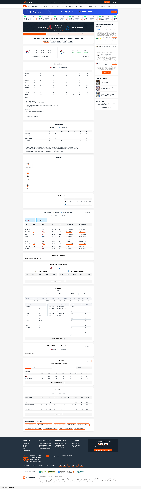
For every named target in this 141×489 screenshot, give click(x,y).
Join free (107, 2)
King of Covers (76, 445)
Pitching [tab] (27, 367)
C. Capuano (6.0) (82, 248)
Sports (38, 2)
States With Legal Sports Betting (44, 424)
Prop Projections (55, 6)
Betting (53, 2)
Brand (24, 448)
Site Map (26, 465)
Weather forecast (57, 30)
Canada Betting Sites (61, 443)
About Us (26, 440)
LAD (68, 204)
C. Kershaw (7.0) (82, 234)
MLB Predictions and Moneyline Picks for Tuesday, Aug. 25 (109, 87)
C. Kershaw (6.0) (82, 243)
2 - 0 (44, 243)
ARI (67, 201)
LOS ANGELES (64, 267)
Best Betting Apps (60, 447)
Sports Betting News (45, 445)
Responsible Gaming (45, 448)
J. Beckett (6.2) (82, 239)
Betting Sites (60, 440)
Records (53, 41)
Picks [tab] (58, 33)
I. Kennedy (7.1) (69, 234)
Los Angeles (77, 27)
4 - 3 (44, 241)
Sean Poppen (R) (28, 409)
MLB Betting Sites (71, 424)
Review (114, 29)
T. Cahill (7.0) (69, 231)
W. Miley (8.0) (69, 248)
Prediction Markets (83, 2)
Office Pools (75, 447)
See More (106, 72)
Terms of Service (50, 465)
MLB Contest (79, 6)
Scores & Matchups (33, 6)
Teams (85, 6)
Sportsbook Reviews (45, 443)
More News (114, 78)
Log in (114, 2)
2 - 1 (44, 239)
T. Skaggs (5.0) (69, 239)
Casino (74, 2)
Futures (62, 6)
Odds (43, 2)
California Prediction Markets (66, 428)
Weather (109, 6)
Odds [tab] (81, 33)
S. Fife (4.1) (81, 246)
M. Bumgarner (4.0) (70, 229)
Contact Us (26, 443)
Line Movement (86, 56)
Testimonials (26, 450)
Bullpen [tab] (54, 393)
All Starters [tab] (61, 393)
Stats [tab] (34, 33)
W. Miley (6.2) (69, 236)
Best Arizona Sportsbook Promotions (33, 428)
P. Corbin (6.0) (69, 246)
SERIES (71, 212)
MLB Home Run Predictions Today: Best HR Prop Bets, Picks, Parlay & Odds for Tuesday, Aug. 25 (108, 94)
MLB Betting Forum (106, 107)
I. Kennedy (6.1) (69, 243)
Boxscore (46, 41)
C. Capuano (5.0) (82, 236)
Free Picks (42, 6)
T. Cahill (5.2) (69, 241)
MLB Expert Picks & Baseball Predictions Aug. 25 (107, 82)
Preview (59, 41)
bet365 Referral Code (79, 428)
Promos (58, 2)
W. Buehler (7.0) (82, 229)
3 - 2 (44, 231)
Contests (75, 440)
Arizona (42, 27)
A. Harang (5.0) (82, 241)
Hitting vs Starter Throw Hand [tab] (43, 367)
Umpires (70, 41)
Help (34, 465)
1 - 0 (44, 234)
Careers (25, 445)
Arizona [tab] (54, 67)
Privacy (41, 465)
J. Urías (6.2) (82, 226)
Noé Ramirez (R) (28, 399)
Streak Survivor (76, 443)
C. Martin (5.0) (69, 226)
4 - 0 (44, 246)
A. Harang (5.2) (82, 231)
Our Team (25, 447)
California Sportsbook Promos (50, 428)
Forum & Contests (66, 2)
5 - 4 (44, 236)
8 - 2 (44, 248)
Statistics (103, 6)
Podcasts (41, 447)
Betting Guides (45, 440)
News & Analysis (70, 6)
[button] (58, 338)
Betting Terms (87, 212)
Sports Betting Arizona (30, 424)
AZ (33, 231)
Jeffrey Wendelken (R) (29, 404)
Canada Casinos (59, 445)
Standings (96, 6)
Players (90, 6)
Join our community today (103, 450)
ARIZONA (55, 267)
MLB (25, 6)
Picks (47, 2)
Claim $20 (113, 11)
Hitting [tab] (33, 367)
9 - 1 (44, 226)
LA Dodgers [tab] (64, 67)
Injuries (64, 41)
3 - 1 (44, 229)
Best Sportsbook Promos (83, 424)
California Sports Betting (60, 424)
